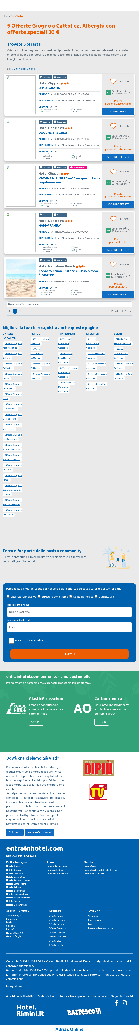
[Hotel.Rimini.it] (30, 1015)
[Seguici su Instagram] (126, 1004)
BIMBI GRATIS (49, 88)
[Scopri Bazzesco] (84, 1011)
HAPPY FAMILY (50, 225)
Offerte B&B (55, 940)
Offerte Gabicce (57, 932)
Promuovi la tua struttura (100, 928)
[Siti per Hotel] (69, 1029)
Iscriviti (70, 653)
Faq (90, 924)
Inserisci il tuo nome (18, 604)
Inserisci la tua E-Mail (18, 620)
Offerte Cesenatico (58, 928)
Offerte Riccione (57, 920)
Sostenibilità (94, 920)
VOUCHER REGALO (53, 133)
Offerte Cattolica (57, 936)
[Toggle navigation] (51, 94)
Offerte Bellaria (56, 924)
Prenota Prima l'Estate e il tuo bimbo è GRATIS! (68, 273)
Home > (8, 16)
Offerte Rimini (56, 915)
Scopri (36, 722)
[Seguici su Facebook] (118, 1004)
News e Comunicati (39, 832)
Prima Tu (54, 824)
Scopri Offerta (118, 111)
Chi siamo (15, 832)
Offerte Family (56, 945)
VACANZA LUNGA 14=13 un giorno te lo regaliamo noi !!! (69, 180)
